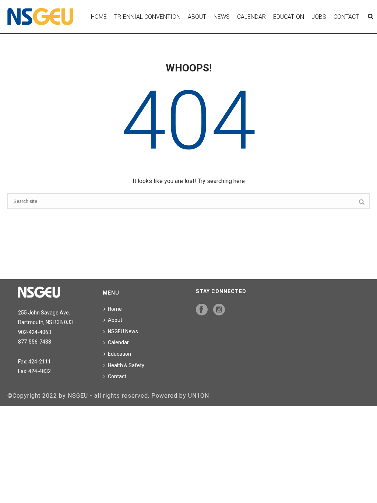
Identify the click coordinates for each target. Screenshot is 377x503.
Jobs (318, 16)
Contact (346, 16)
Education (288, 16)
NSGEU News (123, 331)
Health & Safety (126, 365)
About (197, 16)
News (222, 16)
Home (99, 16)
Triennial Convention (147, 16)
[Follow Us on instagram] (219, 310)
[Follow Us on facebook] (202, 310)
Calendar (251, 16)
